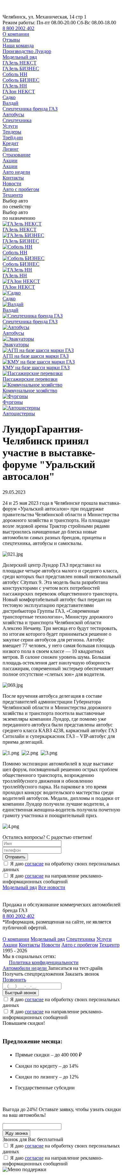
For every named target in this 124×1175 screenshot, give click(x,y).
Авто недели (16, 172)
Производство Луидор (27, 51)
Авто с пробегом (21, 189)
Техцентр (13, 195)
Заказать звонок (82, 974)
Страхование (17, 154)
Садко (9, 97)
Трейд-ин (13, 137)
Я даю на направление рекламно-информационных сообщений (53, 878)
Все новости (51, 887)
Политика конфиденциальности (44, 962)
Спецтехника (17, 120)
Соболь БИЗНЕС (21, 80)
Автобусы (13, 114)
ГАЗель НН (15, 85)
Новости (12, 183)
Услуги (10, 126)
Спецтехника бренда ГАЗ (30, 108)
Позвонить (14, 979)
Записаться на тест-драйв (75, 968)
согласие (34, 863)
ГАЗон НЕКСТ (19, 91)
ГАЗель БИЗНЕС (21, 68)
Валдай (10, 103)
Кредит (10, 143)
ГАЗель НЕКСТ (20, 62)
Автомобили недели (25, 968)
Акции (10, 160)
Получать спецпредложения (34, 974)
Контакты (13, 177)
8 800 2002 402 (18, 28)
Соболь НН (15, 74)
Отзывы (11, 39)
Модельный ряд (20, 57)
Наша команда (18, 45)
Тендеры (12, 131)
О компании (16, 34)
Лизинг (11, 149)
